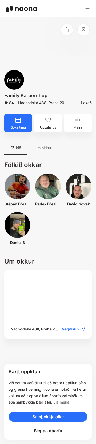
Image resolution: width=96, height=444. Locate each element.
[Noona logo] (21, 9)
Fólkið (15, 147)
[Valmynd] (87, 8)
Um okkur (43, 147)
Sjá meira (61, 402)
